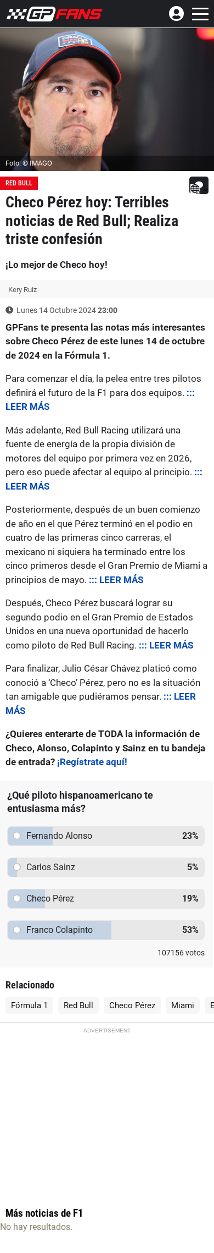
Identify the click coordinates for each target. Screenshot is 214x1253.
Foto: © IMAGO (28, 163)
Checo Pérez (132, 1005)
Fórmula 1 (29, 1005)
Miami (182, 1005)
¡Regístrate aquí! (92, 761)
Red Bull (18, 183)
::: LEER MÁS (116, 579)
